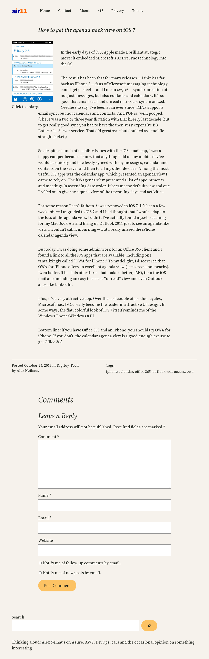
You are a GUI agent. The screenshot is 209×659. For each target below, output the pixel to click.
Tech (74, 365)
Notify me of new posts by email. (72, 572)
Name (44, 495)
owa (190, 371)
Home (45, 10)
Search (18, 617)
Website (45, 540)
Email (44, 518)
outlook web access (168, 371)
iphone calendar (119, 371)
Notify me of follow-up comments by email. (82, 563)
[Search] (149, 625)
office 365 (143, 371)
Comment (48, 436)
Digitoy (63, 365)
